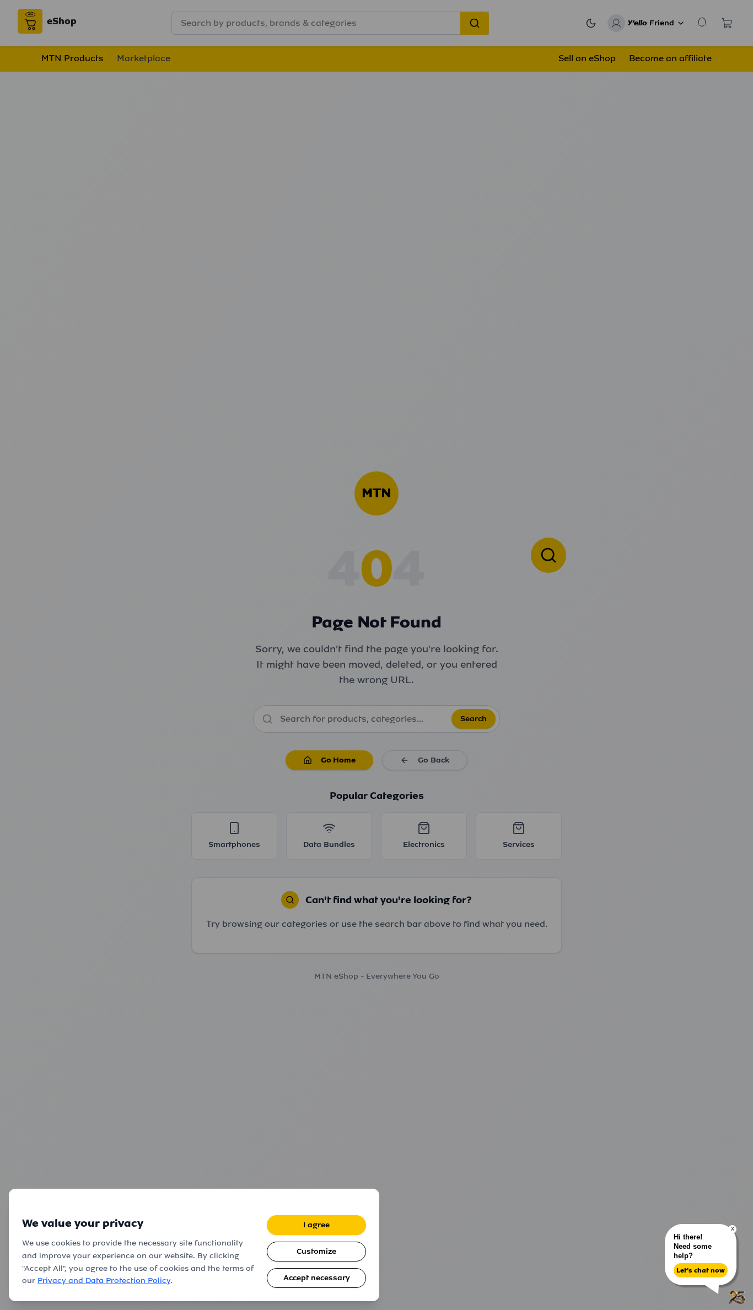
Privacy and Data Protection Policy (103, 1280)
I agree (316, 1225)
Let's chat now (700, 1270)
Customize (316, 1251)
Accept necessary (316, 1278)
